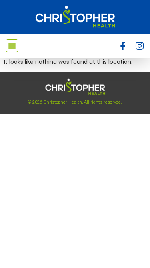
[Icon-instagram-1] (139, 46)
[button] (12, 45)
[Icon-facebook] (123, 46)
